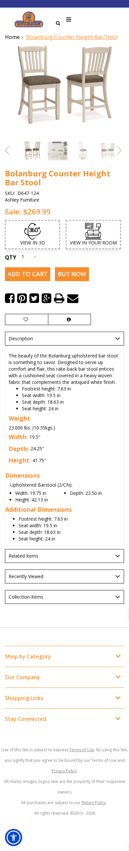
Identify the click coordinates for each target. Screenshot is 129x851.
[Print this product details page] (59, 298)
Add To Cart (28, 274)
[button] (14, 837)
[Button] (69, 19)
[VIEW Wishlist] (26, 319)
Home (12, 37)
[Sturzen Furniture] (29, 19)
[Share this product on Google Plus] (46, 298)
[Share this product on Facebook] (10, 298)
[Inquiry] (69, 319)
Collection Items (26, 597)
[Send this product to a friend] (72, 298)
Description (21, 338)
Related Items (23, 556)
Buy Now (72, 274)
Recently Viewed (26, 576)
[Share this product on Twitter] (34, 298)
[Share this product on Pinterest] (22, 298)
